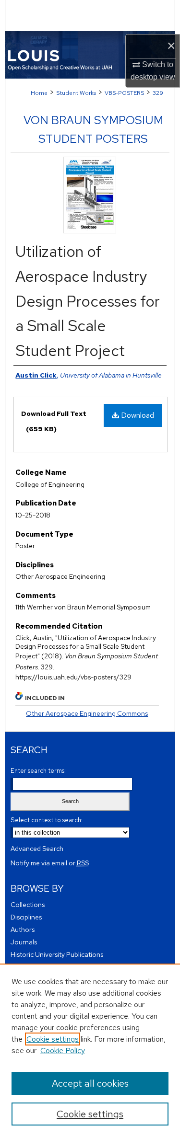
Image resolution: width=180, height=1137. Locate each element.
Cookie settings (52, 1039)
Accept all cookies (90, 1083)
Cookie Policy (62, 1050)
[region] (90, 1050)
